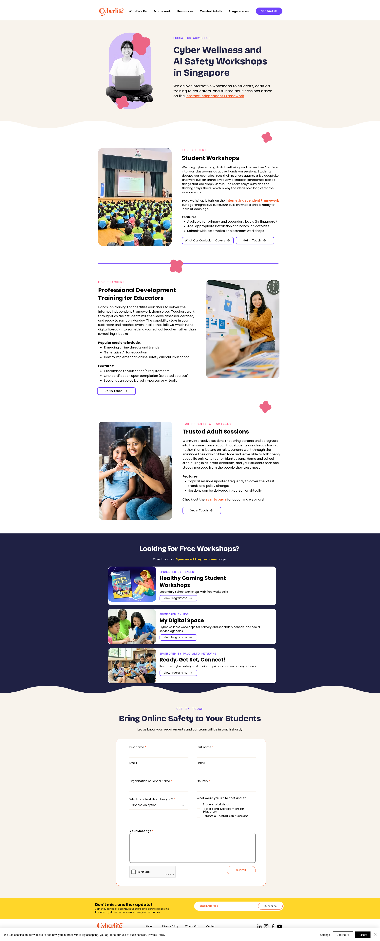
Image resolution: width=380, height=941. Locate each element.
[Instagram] (266, 926)
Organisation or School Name (149, 781)
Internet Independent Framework (215, 95)
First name (136, 747)
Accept (363, 935)
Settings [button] (325, 935)
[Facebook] (273, 926)
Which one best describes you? (151, 799)
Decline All (343, 935)
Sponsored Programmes (196, 559)
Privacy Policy (156, 935)
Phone (201, 762)
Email (133, 762)
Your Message (140, 831)
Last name (204, 747)
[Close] (375, 934)
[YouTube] (280, 926)
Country (202, 781)
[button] (139, 11)
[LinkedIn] (259, 926)
